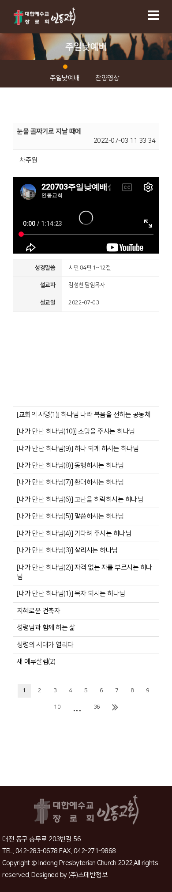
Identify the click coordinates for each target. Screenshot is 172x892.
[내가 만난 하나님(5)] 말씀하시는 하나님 (70, 516)
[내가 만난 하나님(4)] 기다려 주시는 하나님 (74, 533)
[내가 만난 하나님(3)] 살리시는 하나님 (67, 550)
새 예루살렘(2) (36, 661)
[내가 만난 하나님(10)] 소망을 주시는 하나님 (76, 431)
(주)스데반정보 (88, 875)
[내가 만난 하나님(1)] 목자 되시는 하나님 (71, 593)
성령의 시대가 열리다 (45, 645)
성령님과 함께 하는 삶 (46, 627)
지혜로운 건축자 (38, 611)
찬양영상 (107, 78)
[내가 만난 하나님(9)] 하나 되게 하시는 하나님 (77, 448)
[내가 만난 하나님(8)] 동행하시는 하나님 (70, 465)
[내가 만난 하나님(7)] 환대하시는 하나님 (70, 482)
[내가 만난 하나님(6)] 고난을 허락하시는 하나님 (80, 499)
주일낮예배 (65, 78)
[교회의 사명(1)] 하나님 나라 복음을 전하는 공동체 (83, 414)
